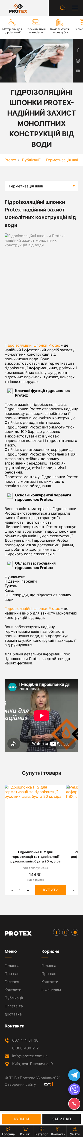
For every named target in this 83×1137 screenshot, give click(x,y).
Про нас (12, 973)
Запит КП (61, 1119)
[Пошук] (62, 8)
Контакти (13, 989)
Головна (12, 965)
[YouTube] (74, 932)
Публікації (14, 998)
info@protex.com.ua (29, 1056)
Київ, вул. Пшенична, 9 (32, 1063)
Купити (50, 890)
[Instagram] (65, 932)
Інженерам (51, 989)
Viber (74, 1089)
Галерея (12, 981)
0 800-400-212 (25, 1048)
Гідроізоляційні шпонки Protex (32, 345)
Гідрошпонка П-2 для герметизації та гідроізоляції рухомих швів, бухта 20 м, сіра (35, 856)
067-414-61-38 (25, 1040)
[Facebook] (56, 932)
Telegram (74, 1075)
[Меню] (75, 8)
